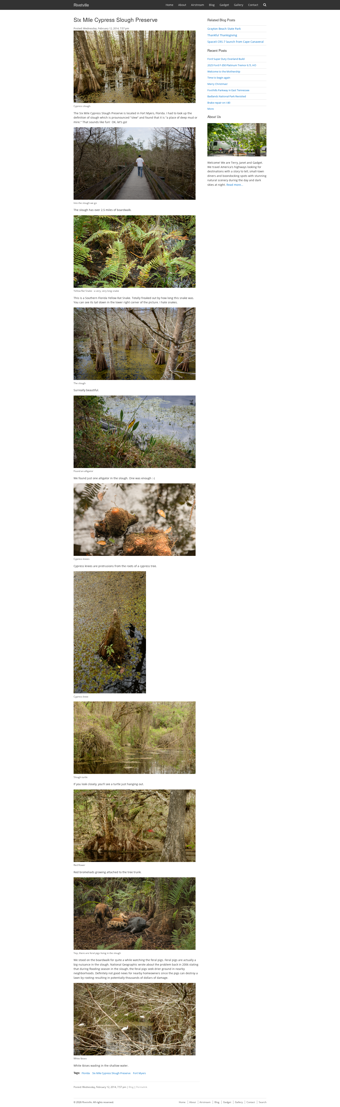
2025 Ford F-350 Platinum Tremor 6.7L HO (231, 65)
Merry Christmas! (217, 84)
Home (169, 5)
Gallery (238, 5)
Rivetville (81, 5)
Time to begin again (218, 77)
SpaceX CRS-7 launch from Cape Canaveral (235, 42)
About (182, 5)
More (210, 109)
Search (264, 5)
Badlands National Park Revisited (226, 96)
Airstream (197, 5)
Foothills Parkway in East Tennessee (228, 90)
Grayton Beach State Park (224, 29)
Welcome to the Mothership (223, 71)
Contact (253, 5)
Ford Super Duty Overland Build (226, 59)
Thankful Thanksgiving (222, 35)
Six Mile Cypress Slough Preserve (111, 1073)
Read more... (234, 185)
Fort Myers (139, 1073)
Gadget (224, 5)
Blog (212, 5)
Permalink (141, 1086)
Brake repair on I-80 (218, 102)
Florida (86, 1073)
